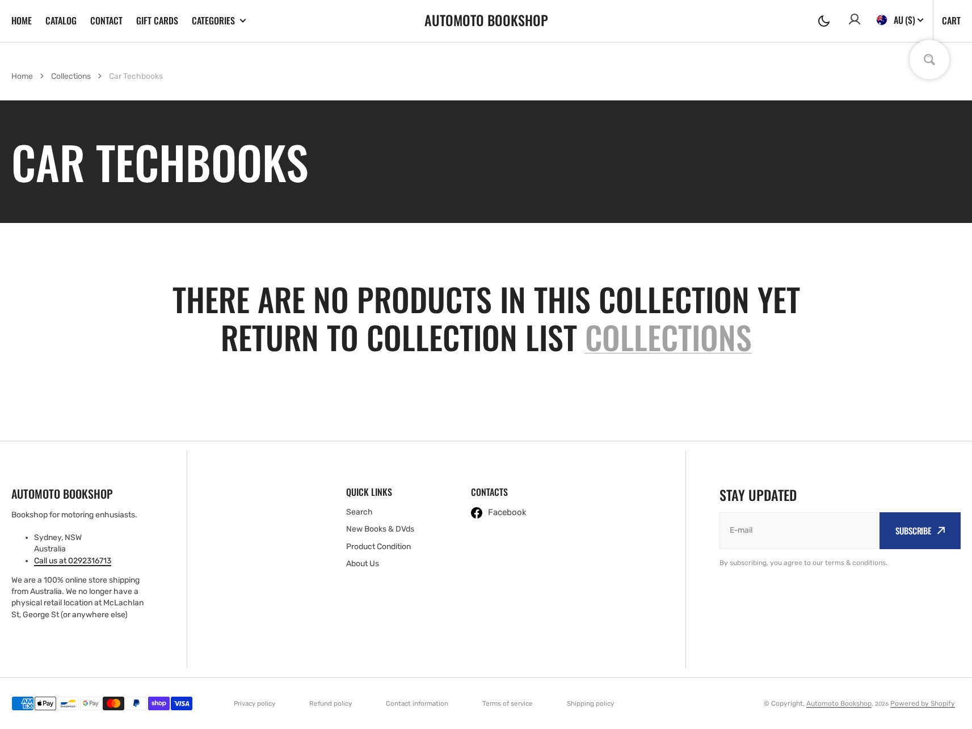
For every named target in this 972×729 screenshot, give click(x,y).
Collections (71, 76)
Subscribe (913, 530)
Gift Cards (157, 20)
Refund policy (330, 703)
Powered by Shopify (922, 703)
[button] (824, 21)
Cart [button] (951, 20)
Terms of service (507, 703)
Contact (106, 20)
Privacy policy (254, 703)
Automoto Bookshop (839, 703)
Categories (213, 20)
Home (21, 20)
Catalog (61, 20)
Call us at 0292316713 (72, 561)
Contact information (417, 703)
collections (668, 337)
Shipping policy (590, 703)
